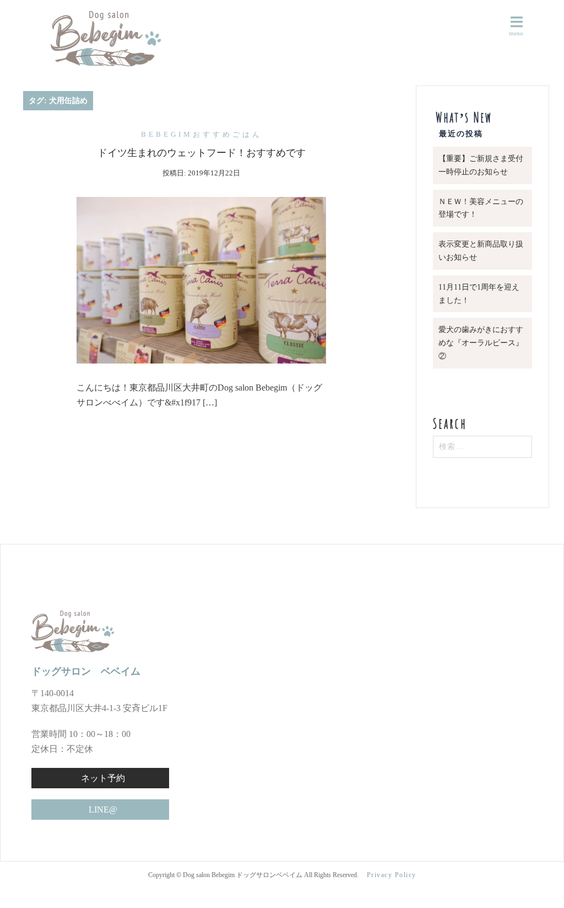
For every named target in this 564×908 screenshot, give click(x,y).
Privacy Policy (391, 875)
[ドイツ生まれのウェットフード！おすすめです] (201, 279)
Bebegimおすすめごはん (201, 134)
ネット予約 (103, 778)
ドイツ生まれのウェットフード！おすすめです (201, 152)
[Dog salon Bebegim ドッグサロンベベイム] (92, 37)
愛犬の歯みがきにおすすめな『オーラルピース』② (480, 342)
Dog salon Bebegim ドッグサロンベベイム (243, 875)
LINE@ (103, 809)
